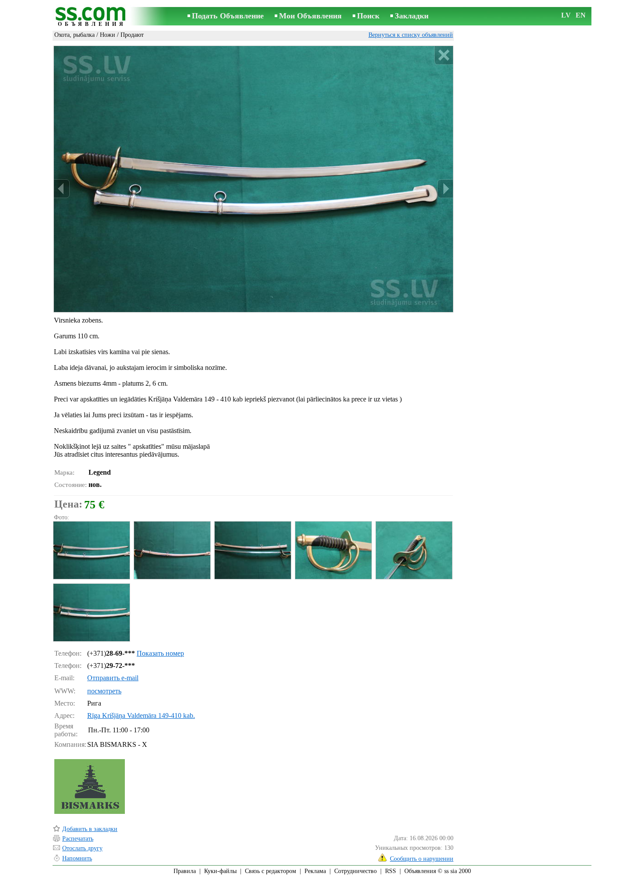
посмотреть (104, 691)
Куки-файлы (220, 871)
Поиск (368, 15)
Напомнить (77, 858)
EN (581, 15)
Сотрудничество (355, 871)
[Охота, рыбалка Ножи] (91, 550)
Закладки (411, 15)
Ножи (107, 35)
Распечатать (77, 838)
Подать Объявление (228, 15)
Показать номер (160, 653)
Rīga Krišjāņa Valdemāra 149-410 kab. (141, 715)
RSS (390, 871)
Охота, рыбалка (74, 35)
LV (566, 15)
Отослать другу (82, 848)
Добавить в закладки (89, 829)
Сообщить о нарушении (421, 859)
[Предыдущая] (62, 188)
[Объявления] (92, 17)
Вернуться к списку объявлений (410, 35)
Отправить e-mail (112, 678)
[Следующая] (445, 188)
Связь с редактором (270, 871)
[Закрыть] (443, 55)
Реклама (315, 871)
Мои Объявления (310, 15)
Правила (184, 871)
